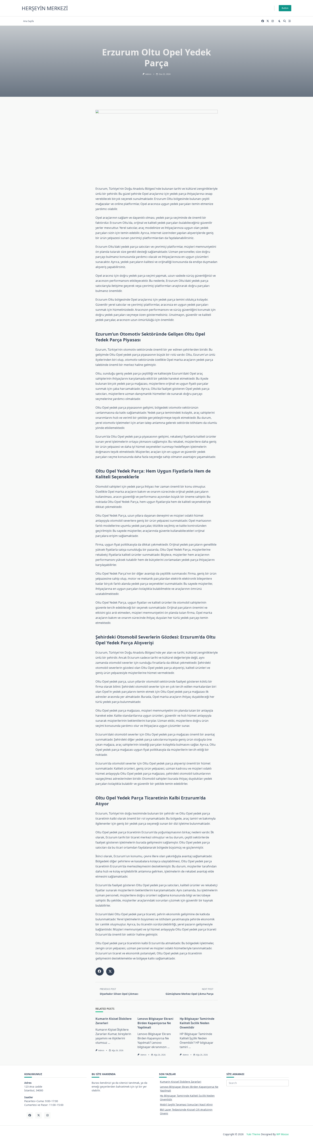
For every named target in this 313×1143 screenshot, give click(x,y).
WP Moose (282, 1134)
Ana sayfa (28, 21)
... (109, 1043)
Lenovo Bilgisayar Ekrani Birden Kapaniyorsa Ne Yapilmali (155, 1023)
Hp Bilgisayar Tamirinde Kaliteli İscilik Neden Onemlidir (197, 1023)
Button (285, 8)
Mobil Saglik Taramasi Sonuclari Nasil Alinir (186, 1104)
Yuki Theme (253, 1134)
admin (148, 74)
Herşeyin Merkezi (45, 8)
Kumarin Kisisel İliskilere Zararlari (180, 1081)
